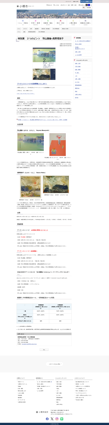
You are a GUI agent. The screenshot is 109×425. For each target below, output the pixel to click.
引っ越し (77, 72)
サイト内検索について (81, 388)
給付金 (76, 97)
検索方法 (90, 1)
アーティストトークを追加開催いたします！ (32, 84)
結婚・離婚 (77, 69)
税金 (76, 91)
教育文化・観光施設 (46, 28)
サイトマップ (68, 1)
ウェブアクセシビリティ (81, 393)
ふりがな (57, 5)
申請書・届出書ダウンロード (80, 47)
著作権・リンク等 (80, 384)
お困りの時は (78, 94)
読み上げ (50, 5)
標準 (72, 5)
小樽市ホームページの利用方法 (83, 386)
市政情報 (20, 395)
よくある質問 (78, 55)
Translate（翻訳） (80, 400)
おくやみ (77, 82)
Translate (89, 7)
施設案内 (37, 28)
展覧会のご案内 (65, 28)
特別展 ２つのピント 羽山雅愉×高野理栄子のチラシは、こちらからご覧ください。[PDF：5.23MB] (42, 119)
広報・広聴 (77, 52)
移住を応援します (22, 390)
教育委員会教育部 (31, 31)
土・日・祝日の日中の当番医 (82, 41)
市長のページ (21, 381)
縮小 (76, 5)
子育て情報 (77, 66)
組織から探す (75, 1)
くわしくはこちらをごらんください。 (26, 93)
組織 (24, 31)
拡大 (69, 5)
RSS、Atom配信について (81, 390)
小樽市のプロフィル (22, 384)
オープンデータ (21, 400)
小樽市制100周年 (22, 402)
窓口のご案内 (78, 44)
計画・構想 (20, 388)
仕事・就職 (77, 79)
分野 (31, 28)
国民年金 (77, 88)
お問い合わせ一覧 (80, 397)
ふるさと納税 (21, 393)
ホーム (19, 28)
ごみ (76, 76)
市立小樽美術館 (56, 28)
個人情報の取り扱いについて (82, 381)
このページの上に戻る (54, 364)
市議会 (19, 386)
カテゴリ (25, 28)
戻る (44, 349)
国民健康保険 (78, 85)
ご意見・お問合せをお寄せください (84, 395)
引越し (57, 388)
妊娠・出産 (77, 63)
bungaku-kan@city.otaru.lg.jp (29, 344)
